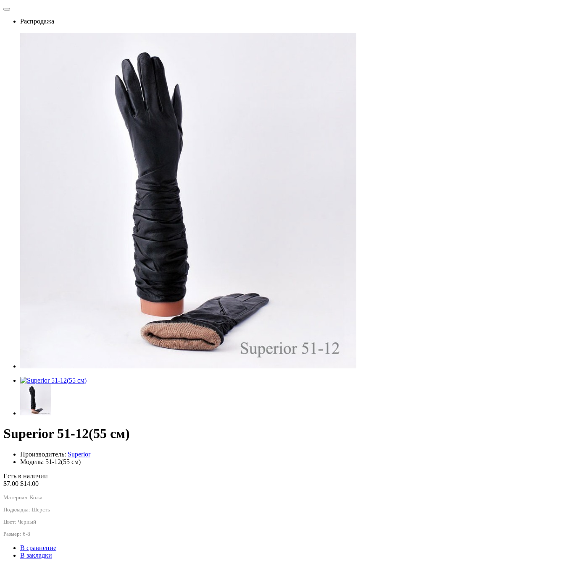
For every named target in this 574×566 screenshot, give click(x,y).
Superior (79, 454)
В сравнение (38, 547)
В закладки (36, 555)
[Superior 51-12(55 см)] (53, 380)
